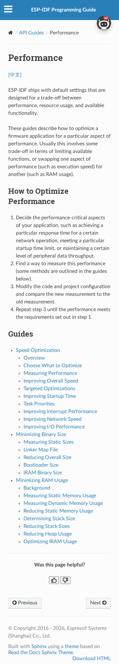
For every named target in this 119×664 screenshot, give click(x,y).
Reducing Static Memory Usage (58, 511)
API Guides (31, 32)
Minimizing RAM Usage (42, 480)
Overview (34, 358)
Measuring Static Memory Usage (59, 495)
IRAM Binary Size (42, 472)
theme (72, 646)
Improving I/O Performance (54, 426)
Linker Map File (40, 449)
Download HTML (91, 658)
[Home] (10, 32)
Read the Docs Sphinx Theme (40, 652)
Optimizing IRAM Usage (50, 541)
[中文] (15, 74)
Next (96, 602)
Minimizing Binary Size (41, 434)
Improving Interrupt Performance (60, 411)
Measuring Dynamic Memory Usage (63, 503)
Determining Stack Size (49, 518)
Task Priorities (39, 403)
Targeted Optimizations (49, 388)
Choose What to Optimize (52, 365)
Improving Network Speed (52, 419)
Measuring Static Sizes (48, 442)
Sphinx (39, 646)
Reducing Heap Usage (47, 533)
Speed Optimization (38, 350)
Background (36, 488)
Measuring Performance (50, 373)
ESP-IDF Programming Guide (63, 9)
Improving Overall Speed (50, 380)
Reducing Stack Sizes (46, 526)
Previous (27, 602)
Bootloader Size (40, 465)
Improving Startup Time (49, 396)
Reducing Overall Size (47, 457)
